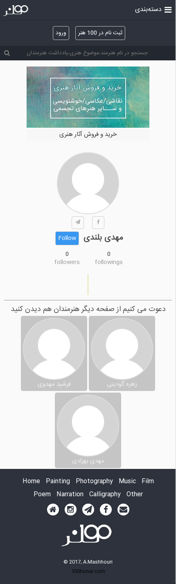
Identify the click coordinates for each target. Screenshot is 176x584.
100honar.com (88, 571)
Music (127, 481)
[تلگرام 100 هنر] (88, 510)
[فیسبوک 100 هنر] (106, 510)
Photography (94, 481)
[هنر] (168, 9)
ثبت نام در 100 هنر (100, 33)
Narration (69, 495)
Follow (67, 238)
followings (109, 262)
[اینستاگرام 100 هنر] (71, 510)
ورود (61, 33)
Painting (58, 481)
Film (148, 481)
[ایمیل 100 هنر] (123, 510)
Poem (42, 495)
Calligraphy (105, 495)
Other (134, 495)
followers (67, 262)
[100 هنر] (16, 10)
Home (31, 481)
